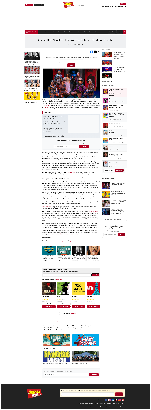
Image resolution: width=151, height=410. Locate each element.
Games (91, 32)
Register (111, 32)
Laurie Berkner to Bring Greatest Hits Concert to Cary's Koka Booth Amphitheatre (52, 130)
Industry (65, 32)
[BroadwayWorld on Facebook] (105, 400)
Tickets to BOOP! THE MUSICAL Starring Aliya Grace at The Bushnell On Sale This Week (54, 135)
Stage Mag (97, 32)
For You (49, 244)
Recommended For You (108, 178)
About (86, 403)
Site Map (115, 403)
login (70, 241)
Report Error (121, 403)
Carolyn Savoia (93, 212)
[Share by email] (98, 52)
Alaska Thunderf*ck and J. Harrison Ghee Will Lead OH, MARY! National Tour (31, 59)
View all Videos (106, 81)
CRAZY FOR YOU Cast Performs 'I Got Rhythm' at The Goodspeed (120, 63)
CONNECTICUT (82, 5)
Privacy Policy (121, 406)
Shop (85, 32)
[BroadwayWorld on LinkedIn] (112, 400)
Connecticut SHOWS (108, 85)
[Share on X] (95, 52)
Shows (59, 32)
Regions (109, 403)
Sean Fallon (56, 321)
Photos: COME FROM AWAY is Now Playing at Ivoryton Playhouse (54, 117)
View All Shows (109, 170)
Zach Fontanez (46, 207)
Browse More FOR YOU (113, 219)
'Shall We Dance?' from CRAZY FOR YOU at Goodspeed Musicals (120, 69)
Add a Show (119, 170)
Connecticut (48, 32)
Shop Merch (29, 4)
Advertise (81, 403)
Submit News (102, 403)
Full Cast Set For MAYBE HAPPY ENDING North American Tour (31, 85)
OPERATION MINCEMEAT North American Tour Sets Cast (31, 98)
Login (119, 32)
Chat (70, 32)
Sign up (122, 234)
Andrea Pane (71, 172)
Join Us (96, 403)
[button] (124, 32)
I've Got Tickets (49, 306)
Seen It (49, 303)
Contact (91, 403)
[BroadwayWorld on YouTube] (123, 400)
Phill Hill (46, 107)
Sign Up (71, 65)
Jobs (74, 32)
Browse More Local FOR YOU (88, 263)
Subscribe (94, 374)
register (63, 241)
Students (80, 32)
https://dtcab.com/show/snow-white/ (67, 234)
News (54, 32)
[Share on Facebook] (91, 52)
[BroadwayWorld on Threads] (119, 400)
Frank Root (47, 105)
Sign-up (116, 3)
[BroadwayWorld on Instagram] (109, 400)
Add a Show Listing (39, 4)
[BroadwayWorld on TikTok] (116, 400)
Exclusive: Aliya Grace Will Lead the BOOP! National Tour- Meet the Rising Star (32, 73)
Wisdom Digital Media (100, 406)
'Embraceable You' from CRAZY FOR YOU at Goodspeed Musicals (120, 76)
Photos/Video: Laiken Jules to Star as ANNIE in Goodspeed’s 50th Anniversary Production (54, 123)
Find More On (70, 313)
